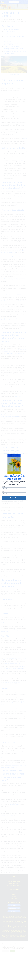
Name (3, 486)
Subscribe (14, 498)
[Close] (26, 456)
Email (3, 491)
